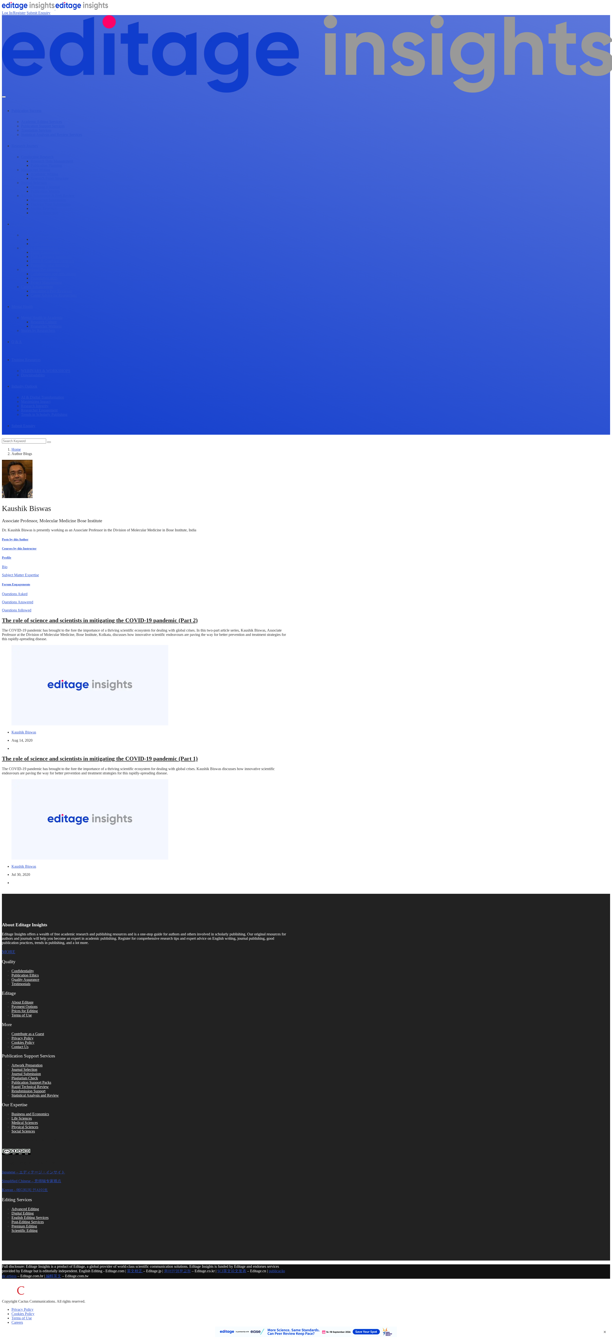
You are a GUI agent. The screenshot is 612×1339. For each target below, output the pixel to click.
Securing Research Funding (42, 235)
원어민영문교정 (177, 1271)
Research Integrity (35, 406)
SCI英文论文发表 (231, 1271)
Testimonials (20, 984)
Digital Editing (22, 1213)
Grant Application (44, 244)
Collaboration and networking (53, 274)
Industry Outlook (24, 386)
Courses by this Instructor (19, 548)
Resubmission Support (28, 1091)
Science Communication (39, 248)
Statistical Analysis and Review (35, 1095)
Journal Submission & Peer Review (48, 196)
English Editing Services (30, 1218)
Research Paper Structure (50, 178)
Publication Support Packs (31, 1082)
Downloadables (33, 375)
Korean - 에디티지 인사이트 (25, 1190)
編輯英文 (53, 1276)
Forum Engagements (16, 584)
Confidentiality (22, 971)
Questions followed (16, 610)
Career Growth (22, 224)
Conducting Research (37, 157)
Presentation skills (44, 278)
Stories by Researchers (38, 330)
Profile (6, 557)
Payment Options (24, 1007)
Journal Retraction (44, 213)
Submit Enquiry (38, 13)
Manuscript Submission (48, 200)
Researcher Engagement (39, 410)
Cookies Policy (22, 1042)
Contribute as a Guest (27, 1034)
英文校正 (135, 1271)
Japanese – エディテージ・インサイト (33, 1172)
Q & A (16, 342)
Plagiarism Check (24, 1078)
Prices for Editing (24, 1011)
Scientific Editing (24, 1230)
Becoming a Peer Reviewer (51, 291)
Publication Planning (46, 165)
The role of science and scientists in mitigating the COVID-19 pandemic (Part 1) (100, 759)
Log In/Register (14, 13)
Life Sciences (21, 1118)
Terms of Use (21, 1015)
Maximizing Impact (35, 402)
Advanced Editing (25, 1209)
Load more (145, 891)
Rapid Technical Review (30, 1087)
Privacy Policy (22, 1038)
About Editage (22, 1002)
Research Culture (44, 322)
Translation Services (36, 130)
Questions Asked (14, 594)
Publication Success (26, 111)
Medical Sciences (24, 1123)
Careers (17, 1322)
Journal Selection (34, 183)
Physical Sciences (24, 1127)
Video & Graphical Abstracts (52, 261)
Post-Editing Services (27, 1222)
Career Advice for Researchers (54, 295)
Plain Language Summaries (51, 257)
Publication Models (45, 191)
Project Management (46, 282)
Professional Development (41, 269)
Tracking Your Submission (51, 204)
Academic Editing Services (41, 122)
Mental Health (22, 307)
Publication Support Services (43, 126)
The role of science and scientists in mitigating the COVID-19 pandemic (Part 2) (100, 620)
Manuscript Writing (35, 170)
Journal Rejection (44, 208)
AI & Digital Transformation (42, 397)
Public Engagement (45, 252)
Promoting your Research (50, 265)
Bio (4, 567)
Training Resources (26, 360)
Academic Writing (44, 174)
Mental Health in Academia (41, 318)
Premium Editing (24, 1226)
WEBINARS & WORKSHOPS (45, 371)
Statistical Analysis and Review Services (51, 135)
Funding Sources (43, 239)
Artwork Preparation (27, 1065)
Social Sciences (23, 1131)
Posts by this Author (15, 539)
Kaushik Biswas (23, 732)
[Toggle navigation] (4, 97)
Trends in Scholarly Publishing (44, 414)
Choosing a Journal (45, 187)
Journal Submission (26, 1074)
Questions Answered (17, 602)
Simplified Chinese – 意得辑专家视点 (31, 1181)
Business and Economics (30, 1114)
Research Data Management (52, 161)
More (8, 951)
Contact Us (19, 1047)
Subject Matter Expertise (20, 575)
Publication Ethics (25, 975)
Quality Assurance (25, 980)
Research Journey (24, 146)
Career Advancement (37, 287)
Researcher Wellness (46, 326)
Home (16, 449)
